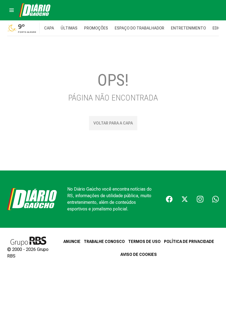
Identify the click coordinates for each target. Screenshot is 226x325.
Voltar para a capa (113, 123)
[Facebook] (169, 199)
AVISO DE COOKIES (138, 254)
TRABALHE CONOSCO (104, 241)
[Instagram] (200, 199)
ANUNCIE (71, 241)
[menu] (11, 10)
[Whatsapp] (215, 199)
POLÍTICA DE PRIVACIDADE (189, 241)
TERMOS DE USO (144, 241)
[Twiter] (184, 199)
